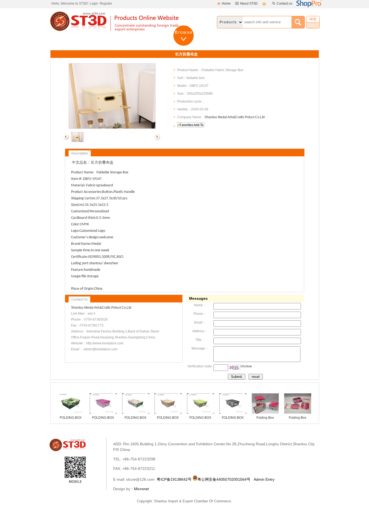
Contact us (284, 3)
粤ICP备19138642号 (174, 479)
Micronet (141, 489)
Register (106, 3)
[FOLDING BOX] (70, 412)
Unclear (246, 366)
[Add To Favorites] (264, 3)
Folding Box (265, 418)
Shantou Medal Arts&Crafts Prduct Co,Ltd (234, 117)
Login (94, 3)
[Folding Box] (265, 412)
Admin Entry (264, 479)
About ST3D (249, 3)
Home (226, 3)
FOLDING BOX (71, 418)
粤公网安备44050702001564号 (223, 479)
